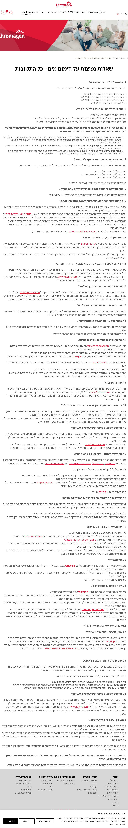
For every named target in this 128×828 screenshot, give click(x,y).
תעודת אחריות (27, 14)
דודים (94, 783)
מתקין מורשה (69, 783)
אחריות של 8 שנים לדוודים (81, 231)
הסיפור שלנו (112, 783)
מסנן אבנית (112, 641)
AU (126, 14)
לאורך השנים (112, 792)
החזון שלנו (113, 780)
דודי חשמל (98, 463)
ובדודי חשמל (13, 214)
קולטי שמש (72, 648)
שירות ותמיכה (33, 12)
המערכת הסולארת (95, 444)
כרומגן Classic (72, 539)
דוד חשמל (50, 648)
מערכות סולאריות (54, 463)
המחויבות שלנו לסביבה (108, 796)
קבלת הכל (11, 821)
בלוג (23, 12)
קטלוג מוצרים (93, 12)
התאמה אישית (44, 821)
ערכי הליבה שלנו (111, 786)
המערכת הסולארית (68, 276)
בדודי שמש (25, 214)
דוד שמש (70, 565)
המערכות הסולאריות (98, 346)
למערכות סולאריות (100, 392)
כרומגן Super (88, 243)
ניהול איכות (113, 799)
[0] (3, 14)
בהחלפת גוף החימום (93, 609)
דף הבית (124, 58)
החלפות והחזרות (45, 789)
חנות (83, 12)
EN (121, 14)
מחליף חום (78, 356)
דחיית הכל (27, 821)
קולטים (102, 492)
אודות (103, 12)
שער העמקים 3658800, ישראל (23, 782)
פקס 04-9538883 (23, 792)
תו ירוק (115, 802)
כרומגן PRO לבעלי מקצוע (69, 12)
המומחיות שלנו (111, 789)
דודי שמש (110, 463)
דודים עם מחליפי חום (80, 463)
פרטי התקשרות (23, 776)
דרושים (115, 805)
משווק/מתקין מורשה (49, 12)
